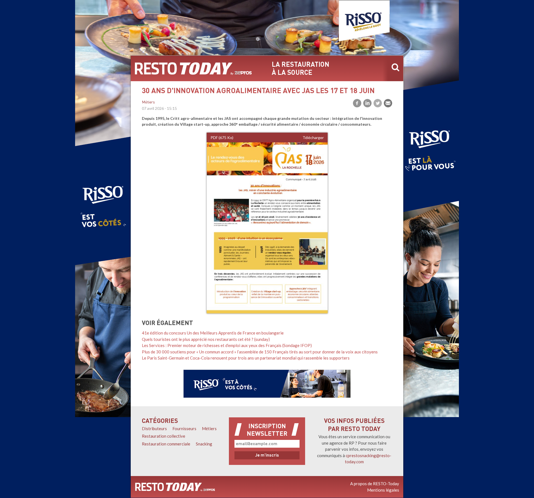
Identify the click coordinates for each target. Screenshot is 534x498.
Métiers (148, 102)
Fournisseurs (184, 428)
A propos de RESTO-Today (374, 483)
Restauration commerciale (166, 443)
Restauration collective (163, 435)
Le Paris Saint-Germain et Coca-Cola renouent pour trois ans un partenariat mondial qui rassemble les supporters (246, 357)
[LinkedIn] (367, 103)
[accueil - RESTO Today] (193, 68)
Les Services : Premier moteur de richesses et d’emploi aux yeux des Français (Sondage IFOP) (227, 345)
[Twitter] (378, 103)
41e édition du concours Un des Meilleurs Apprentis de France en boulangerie (213, 332)
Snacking (204, 443)
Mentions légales (383, 489)
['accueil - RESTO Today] (175, 487)
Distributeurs (154, 428)
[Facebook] (357, 103)
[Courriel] (388, 103)
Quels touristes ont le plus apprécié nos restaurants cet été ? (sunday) (206, 339)
